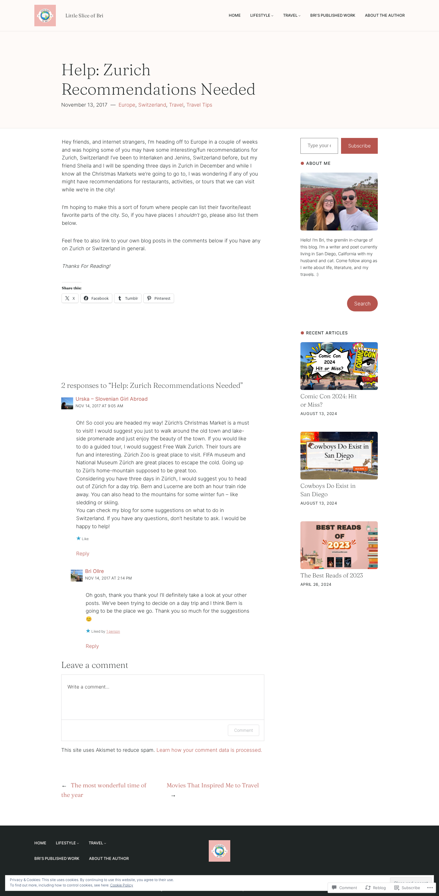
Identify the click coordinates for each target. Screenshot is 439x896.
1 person (113, 631)
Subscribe (359, 146)
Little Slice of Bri (84, 16)
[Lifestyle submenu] (272, 15)
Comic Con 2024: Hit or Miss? (328, 400)
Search (362, 304)
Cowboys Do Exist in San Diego (328, 490)
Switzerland (152, 105)
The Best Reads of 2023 (331, 575)
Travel (176, 105)
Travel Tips (199, 105)
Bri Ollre (94, 571)
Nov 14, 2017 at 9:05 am (99, 406)
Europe (127, 105)
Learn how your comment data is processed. (209, 750)
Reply (82, 554)
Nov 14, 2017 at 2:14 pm (108, 578)
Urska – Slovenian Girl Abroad (112, 399)
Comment (243, 730)
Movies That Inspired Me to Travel (213, 785)
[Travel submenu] (299, 15)
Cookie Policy (121, 885)
